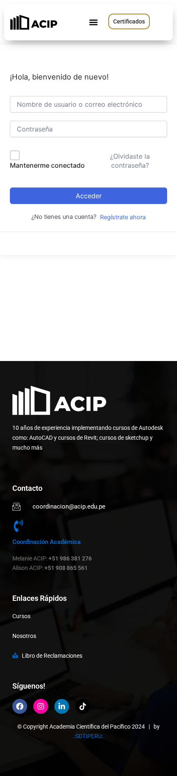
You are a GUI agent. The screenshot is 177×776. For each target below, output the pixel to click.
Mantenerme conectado (47, 165)
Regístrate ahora (123, 217)
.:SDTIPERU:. (88, 736)
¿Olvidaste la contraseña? (130, 160)
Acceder (89, 196)
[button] (93, 22)
